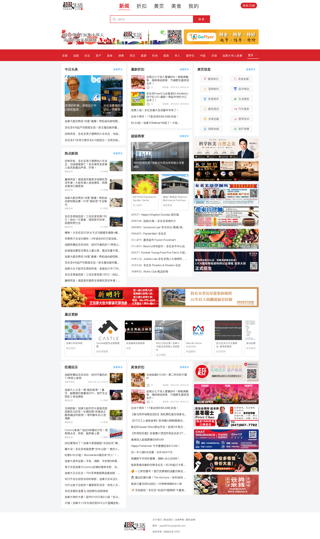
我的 (193, 5)
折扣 (141, 5)
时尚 (155, 55)
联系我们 (168, 519)
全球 (214, 55)
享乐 (132, 55)
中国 (203, 55)
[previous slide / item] (67, 96)
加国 (76, 55)
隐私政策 (190, 519)
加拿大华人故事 (232, 55)
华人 (177, 55)
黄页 (159, 5)
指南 (166, 55)
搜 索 (201, 19)
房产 (99, 55)
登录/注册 (249, 5)
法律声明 (179, 519)
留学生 (190, 55)
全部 (65, 55)
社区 (87, 55)
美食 (176, 5)
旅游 (143, 55)
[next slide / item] (120, 96)
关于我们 (157, 519)
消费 (121, 55)
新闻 (124, 5)
